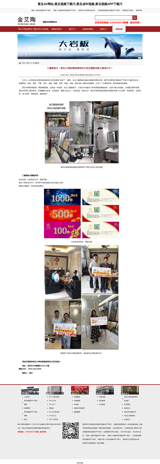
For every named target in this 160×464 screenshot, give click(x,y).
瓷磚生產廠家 (106, 428)
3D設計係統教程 (129, 416)
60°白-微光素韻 (54, 397)
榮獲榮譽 (77, 412)
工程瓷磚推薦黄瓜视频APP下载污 (109, 10)
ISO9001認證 (114, 432)
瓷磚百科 (127, 408)
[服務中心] (130, 394)
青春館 (76, 404)
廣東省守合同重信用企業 (86, 10)
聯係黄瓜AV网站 (127, 10)
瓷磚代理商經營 (79, 408)
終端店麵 (102, 397)
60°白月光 (52, 401)
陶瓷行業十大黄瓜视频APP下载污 (109, 439)
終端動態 (36, 63)
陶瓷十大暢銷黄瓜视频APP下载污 (65, 10)
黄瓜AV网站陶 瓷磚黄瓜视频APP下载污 (99, 424)
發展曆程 (27, 408)
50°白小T (52, 404)
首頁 (23, 63)
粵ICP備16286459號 (54, 424)
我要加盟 (139, 10)
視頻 (25, 419)
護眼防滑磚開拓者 (50, 22)
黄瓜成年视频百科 (130, 412)
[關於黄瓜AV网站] (30, 394)
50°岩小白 (52, 416)
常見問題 (127, 404)
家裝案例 (102, 401)
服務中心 (103, 29)
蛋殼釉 (51, 408)
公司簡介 (27, 397)
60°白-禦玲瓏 (53, 419)
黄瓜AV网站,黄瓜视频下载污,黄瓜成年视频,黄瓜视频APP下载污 (80, 4)
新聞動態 (77, 397)
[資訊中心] (80, 394)
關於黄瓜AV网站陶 (41, 29)
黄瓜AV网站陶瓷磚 (39, 80)
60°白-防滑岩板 (54, 412)
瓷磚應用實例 (88, 29)
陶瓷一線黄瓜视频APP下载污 (41, 10)
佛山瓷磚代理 (117, 428)
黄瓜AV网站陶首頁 (25, 29)
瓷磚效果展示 (56, 29)
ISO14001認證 (125, 432)
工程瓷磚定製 (128, 428)
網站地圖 (80, 463)
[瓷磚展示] (55, 394)
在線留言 (127, 419)
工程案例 (102, 404)
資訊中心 (72, 29)
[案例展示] (105, 394)
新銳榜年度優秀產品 (89, 443)
